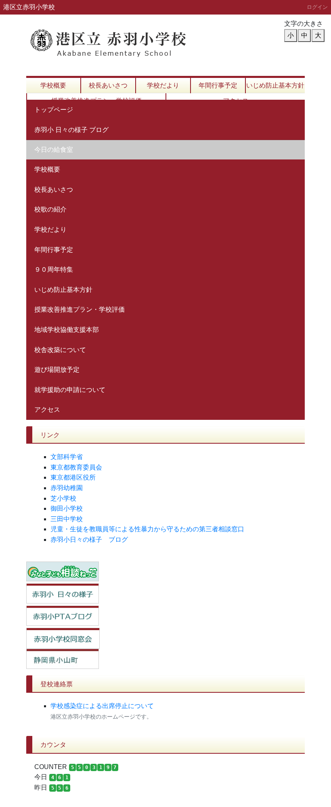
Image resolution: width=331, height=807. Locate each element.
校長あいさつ (108, 85)
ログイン (317, 7)
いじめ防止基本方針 (275, 85)
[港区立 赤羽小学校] (127, 38)
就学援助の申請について (69, 389)
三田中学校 (66, 519)
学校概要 (53, 85)
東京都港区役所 (73, 477)
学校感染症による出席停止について (102, 705)
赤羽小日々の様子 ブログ (89, 539)
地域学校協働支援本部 (66, 329)
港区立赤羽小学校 (29, 7)
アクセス (47, 409)
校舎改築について (60, 349)
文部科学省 (66, 456)
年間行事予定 (218, 85)
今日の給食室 (53, 149)
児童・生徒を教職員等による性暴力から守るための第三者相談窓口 (147, 529)
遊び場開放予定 (57, 369)
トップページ (53, 109)
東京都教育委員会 (76, 467)
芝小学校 (63, 498)
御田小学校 (66, 508)
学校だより (163, 85)
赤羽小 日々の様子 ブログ (71, 129)
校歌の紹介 (50, 209)
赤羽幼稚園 (66, 487)
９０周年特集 (53, 269)
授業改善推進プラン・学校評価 (79, 309)
